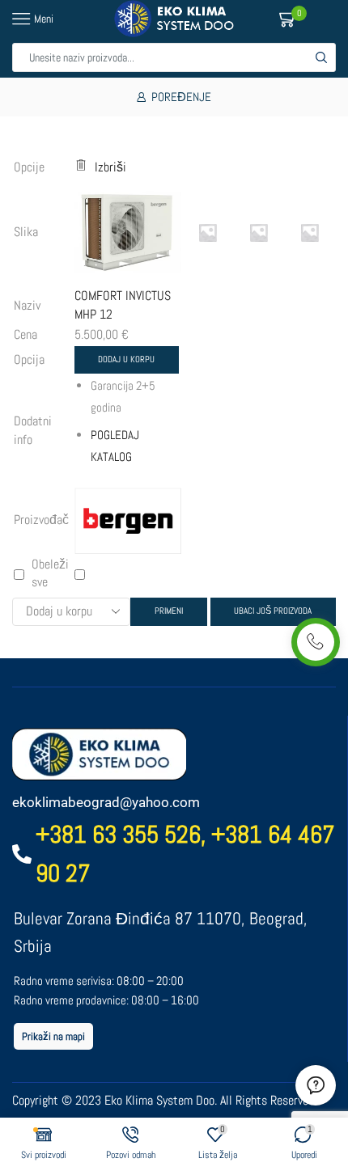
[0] (304, 18)
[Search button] (321, 57)
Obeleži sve (50, 573)
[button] (53, 1036)
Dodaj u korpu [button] (126, 359)
